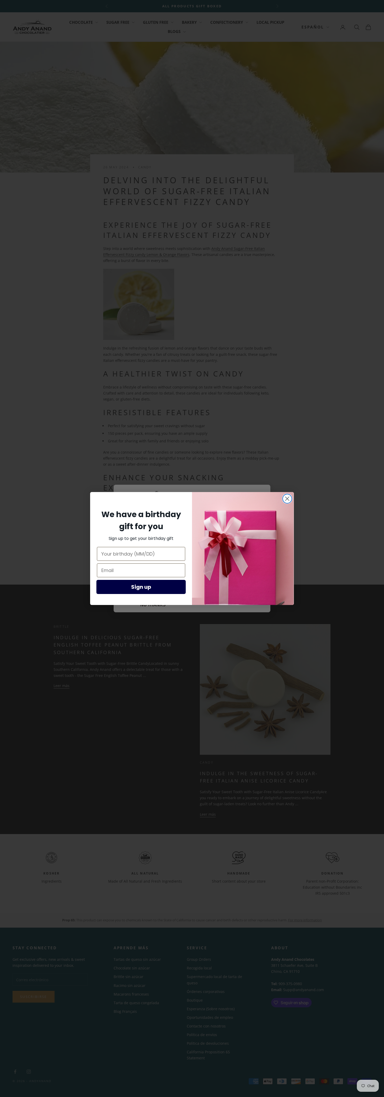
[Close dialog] (287, 498)
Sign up (141, 587)
